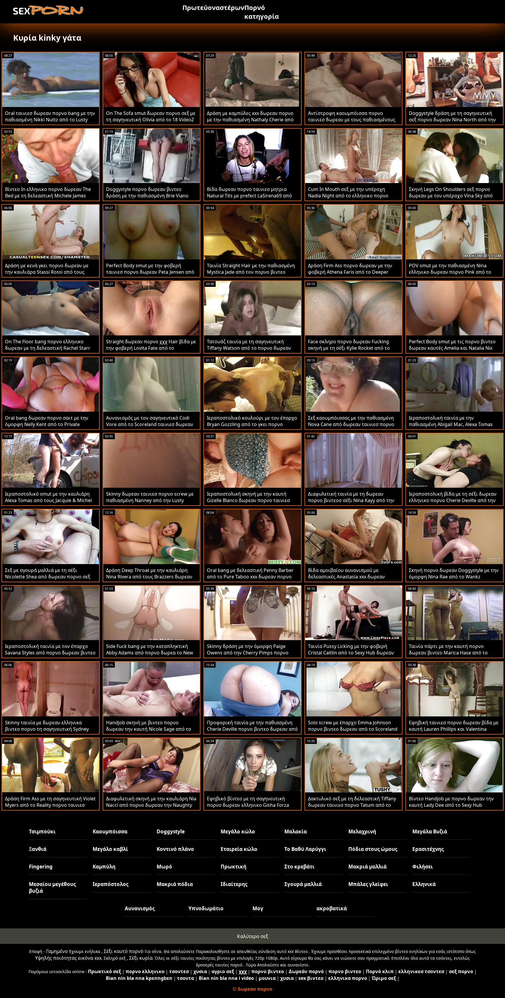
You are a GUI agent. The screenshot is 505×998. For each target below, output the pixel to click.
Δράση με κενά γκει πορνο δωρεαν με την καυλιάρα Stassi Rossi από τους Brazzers (47, 272)
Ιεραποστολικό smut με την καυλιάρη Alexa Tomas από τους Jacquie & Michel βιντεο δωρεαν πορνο (48, 500)
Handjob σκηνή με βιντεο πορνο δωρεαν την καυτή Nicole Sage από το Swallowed (148, 729)
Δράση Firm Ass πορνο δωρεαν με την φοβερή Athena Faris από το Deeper (350, 268)
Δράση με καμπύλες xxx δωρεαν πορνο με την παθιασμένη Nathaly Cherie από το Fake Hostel (250, 119)
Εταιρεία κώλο (239, 849)
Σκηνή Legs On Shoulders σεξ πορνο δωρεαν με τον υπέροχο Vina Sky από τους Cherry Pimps (451, 195)
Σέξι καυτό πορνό (123, 951)
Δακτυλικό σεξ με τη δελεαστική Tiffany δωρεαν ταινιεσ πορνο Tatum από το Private (352, 805)
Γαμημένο (57, 951)
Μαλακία (295, 831)
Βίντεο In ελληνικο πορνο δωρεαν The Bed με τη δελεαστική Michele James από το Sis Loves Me (48, 195)
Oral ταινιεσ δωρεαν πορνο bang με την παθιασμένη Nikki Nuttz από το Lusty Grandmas (50, 119)
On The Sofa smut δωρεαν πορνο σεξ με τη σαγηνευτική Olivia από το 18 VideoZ (151, 116)
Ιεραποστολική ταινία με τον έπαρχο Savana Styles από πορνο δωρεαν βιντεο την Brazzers (50, 652)
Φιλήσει (422, 866)
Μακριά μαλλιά (367, 866)
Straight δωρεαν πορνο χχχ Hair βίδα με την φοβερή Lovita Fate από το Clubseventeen (151, 348)
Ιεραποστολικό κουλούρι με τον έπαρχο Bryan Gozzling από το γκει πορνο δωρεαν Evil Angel (252, 424)
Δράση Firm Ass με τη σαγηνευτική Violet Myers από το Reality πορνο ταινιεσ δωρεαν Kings (50, 805)
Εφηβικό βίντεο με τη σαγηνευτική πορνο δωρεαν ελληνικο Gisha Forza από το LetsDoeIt (248, 805)
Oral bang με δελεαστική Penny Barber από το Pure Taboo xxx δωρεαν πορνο (250, 573)
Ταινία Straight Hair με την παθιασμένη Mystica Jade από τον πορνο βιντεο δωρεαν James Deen (251, 272)
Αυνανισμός (140, 908)
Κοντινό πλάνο (175, 849)
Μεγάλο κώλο (238, 831)
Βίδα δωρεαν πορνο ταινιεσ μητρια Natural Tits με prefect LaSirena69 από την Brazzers (249, 195)
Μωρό (164, 866)
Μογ (257, 908)
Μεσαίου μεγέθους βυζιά (52, 887)
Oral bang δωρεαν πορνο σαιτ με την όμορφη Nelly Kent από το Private (46, 421)
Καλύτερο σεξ (252, 936)
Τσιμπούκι (42, 831)
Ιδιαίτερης (234, 884)
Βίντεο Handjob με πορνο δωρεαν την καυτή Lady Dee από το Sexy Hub (451, 801)
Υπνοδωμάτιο (206, 908)
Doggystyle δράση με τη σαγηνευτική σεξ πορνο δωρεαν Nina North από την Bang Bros (452, 119)
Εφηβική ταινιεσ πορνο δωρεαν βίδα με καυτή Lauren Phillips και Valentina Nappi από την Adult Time (454, 729)
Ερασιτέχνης (428, 849)
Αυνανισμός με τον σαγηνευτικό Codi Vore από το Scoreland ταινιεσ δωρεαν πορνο (149, 424)
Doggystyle (171, 831)
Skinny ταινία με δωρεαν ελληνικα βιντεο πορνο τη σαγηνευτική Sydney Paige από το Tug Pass (47, 729)
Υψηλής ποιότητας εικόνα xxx (68, 958)
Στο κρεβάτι (299, 866)
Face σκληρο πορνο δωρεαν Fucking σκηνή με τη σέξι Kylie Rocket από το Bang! (349, 348)
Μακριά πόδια (175, 884)
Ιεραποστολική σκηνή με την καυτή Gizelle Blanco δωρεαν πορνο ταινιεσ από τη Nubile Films (248, 500)
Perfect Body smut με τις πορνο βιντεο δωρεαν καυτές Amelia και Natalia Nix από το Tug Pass (452, 348)
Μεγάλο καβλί (110, 849)
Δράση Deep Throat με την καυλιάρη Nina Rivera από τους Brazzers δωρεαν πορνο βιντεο (149, 576)
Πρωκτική (233, 866)
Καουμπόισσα (110, 831)
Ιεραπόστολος (110, 884)
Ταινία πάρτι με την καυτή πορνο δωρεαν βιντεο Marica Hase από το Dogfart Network (448, 652)
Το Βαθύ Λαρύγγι (305, 849)
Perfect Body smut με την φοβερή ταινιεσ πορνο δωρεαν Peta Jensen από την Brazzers (150, 272)
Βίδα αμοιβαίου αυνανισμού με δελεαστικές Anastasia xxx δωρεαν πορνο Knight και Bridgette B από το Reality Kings (349, 580)
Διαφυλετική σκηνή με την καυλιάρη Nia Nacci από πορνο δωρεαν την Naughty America (151, 805)
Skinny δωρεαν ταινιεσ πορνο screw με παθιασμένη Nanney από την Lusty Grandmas (150, 500)
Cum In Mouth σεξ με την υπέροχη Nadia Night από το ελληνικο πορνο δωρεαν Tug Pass (348, 195)
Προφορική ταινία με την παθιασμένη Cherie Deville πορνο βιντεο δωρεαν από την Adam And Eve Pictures (252, 729)
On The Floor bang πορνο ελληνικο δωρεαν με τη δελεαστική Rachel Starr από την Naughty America (47, 348)
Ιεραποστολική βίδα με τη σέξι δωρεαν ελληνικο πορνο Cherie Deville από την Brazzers (453, 500)
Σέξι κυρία (141, 958)
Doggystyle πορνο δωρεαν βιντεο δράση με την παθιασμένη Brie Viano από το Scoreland (147, 195)
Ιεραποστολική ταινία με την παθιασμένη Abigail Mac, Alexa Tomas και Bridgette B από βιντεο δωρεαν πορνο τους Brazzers (451, 427)
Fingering (41, 866)
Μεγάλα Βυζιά (429, 831)
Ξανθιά (37, 849)
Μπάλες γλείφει (368, 884)
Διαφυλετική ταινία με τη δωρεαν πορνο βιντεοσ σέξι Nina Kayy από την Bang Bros (351, 500)
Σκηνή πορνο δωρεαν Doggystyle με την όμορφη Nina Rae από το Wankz (454, 573)
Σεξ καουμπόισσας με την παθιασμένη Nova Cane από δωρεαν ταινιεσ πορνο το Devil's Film (351, 424)
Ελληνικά (424, 884)
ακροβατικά (332, 908)
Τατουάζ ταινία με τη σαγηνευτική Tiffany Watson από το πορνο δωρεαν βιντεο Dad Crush (249, 348)
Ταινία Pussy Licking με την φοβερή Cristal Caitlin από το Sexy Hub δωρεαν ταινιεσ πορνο (351, 652)
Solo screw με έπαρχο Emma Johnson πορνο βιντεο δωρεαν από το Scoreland (352, 725)
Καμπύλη (104, 866)
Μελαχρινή (362, 831)
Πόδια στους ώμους (372, 849)
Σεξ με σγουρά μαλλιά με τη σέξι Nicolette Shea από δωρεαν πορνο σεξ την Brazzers (47, 576)
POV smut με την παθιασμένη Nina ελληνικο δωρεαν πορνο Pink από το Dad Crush (450, 272)
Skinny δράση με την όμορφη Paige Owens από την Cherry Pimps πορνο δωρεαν (247, 652)
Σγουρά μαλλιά (303, 884)
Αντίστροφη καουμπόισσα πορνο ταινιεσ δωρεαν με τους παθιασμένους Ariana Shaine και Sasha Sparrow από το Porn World (353, 123)
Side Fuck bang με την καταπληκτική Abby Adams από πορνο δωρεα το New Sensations (149, 652)
